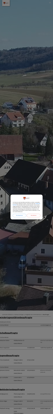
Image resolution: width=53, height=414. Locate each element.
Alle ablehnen (33, 215)
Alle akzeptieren (19, 215)
